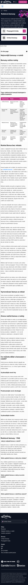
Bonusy (3, 536)
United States (7, 521)
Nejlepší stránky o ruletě (7, 531)
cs (16, 2)
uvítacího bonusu (7, 169)
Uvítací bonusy (5, 538)
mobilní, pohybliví (6, 533)
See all (2, 6)
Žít (2, 548)
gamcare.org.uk (9, 581)
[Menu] (2, 2)
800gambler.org (19, 581)
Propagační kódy (5, 540)
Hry (2, 546)
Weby (2, 527)
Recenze (3, 529)
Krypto (3, 544)
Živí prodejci (4, 550)
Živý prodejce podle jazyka (8, 552)
